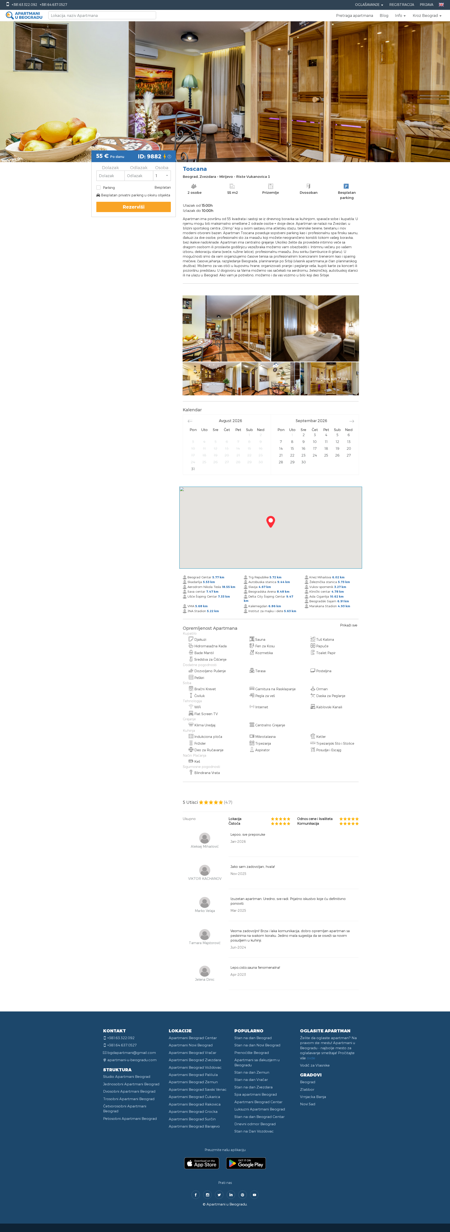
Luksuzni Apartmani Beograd (259, 1109)
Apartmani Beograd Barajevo (194, 1126)
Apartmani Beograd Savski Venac (198, 1089)
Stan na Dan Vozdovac (254, 1131)
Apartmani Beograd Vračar (192, 1052)
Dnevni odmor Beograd (255, 1124)
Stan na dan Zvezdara (253, 1087)
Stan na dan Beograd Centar (259, 1116)
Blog (384, 15)
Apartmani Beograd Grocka (193, 1111)
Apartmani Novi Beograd (191, 1045)
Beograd (307, 1082)
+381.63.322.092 (24, 5)
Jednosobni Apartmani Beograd (131, 1084)
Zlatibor (307, 1089)
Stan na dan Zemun (251, 1072)
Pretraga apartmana (354, 15)
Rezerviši (134, 207)
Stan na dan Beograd (253, 1038)
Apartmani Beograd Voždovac (195, 1067)
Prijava (426, 5)
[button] (400, 15)
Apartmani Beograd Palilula (193, 1074)
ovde (311, 1058)
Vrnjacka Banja (313, 1097)
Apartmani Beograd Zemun (193, 1082)
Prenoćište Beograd (251, 1052)
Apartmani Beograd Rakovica (195, 1104)
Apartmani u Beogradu (226, 1204)
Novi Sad (307, 1104)
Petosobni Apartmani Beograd (130, 1118)
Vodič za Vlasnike (315, 1065)
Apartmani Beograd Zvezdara (195, 1060)
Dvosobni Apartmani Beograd (129, 1091)
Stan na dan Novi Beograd (257, 1045)
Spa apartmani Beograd (255, 1094)
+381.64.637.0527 (53, 5)
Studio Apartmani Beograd (126, 1076)
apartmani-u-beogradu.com (132, 1060)
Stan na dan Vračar (251, 1079)
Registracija (401, 5)
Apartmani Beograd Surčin (192, 1119)
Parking (109, 188)
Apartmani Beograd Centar (193, 1038)
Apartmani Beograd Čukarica (194, 1097)
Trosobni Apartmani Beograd (128, 1099)
